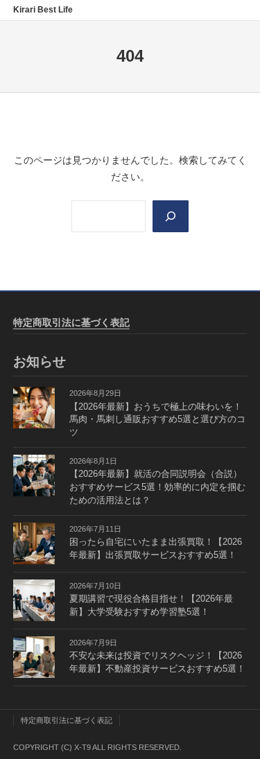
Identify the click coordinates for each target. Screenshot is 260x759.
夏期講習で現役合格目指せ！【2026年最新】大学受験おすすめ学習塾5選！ (151, 605)
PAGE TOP (240, 724)
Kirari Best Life (43, 10)
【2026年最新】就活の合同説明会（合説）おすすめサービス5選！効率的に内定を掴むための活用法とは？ (157, 487)
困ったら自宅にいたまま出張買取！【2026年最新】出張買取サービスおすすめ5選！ (155, 548)
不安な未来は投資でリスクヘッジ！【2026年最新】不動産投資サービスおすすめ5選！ (157, 662)
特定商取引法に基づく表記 (71, 322)
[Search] (171, 216)
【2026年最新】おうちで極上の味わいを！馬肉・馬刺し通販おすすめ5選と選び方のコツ (157, 420)
